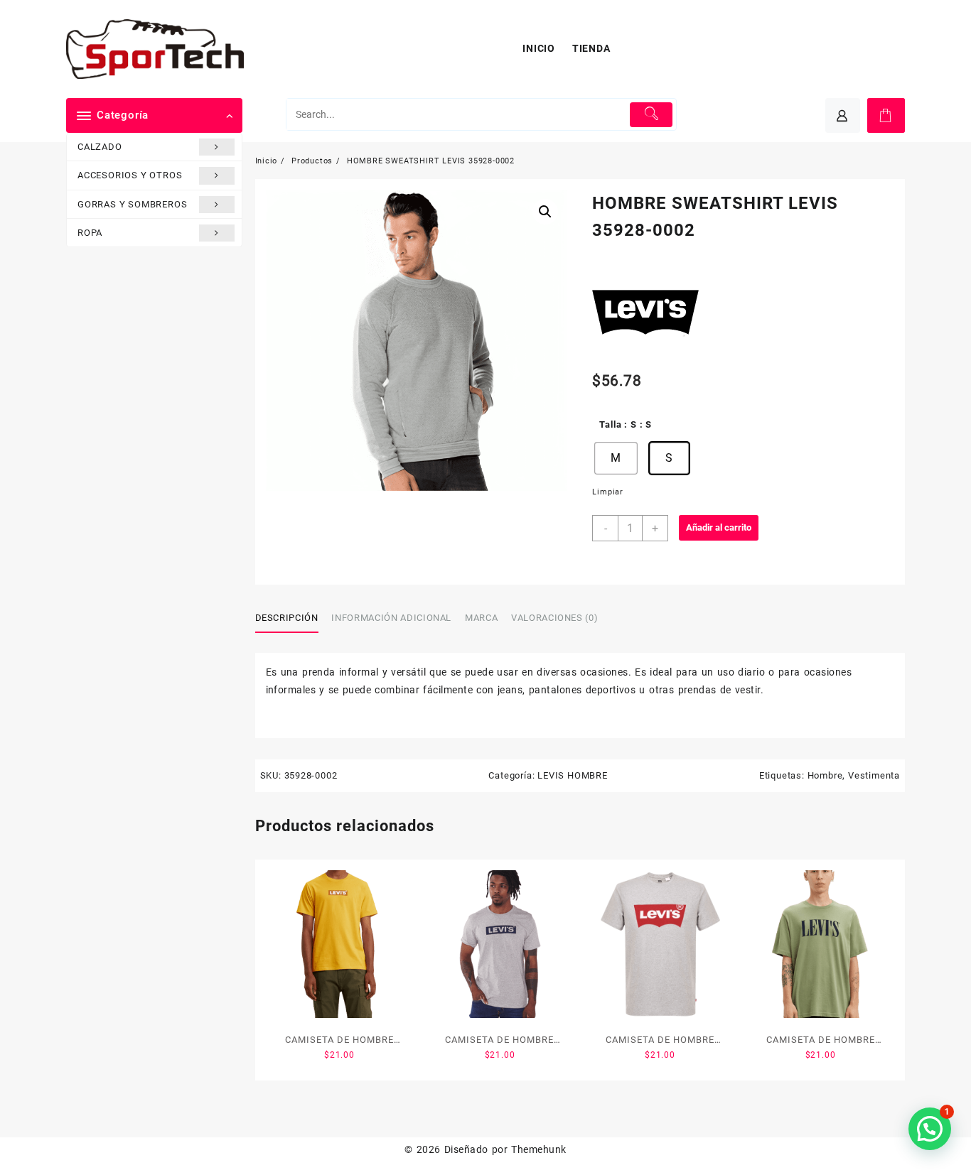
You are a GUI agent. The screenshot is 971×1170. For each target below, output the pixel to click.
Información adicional (391, 617)
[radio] (615, 458)
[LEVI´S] (645, 313)
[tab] (292, 618)
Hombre (825, 775)
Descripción (286, 617)
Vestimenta (874, 775)
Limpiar (607, 492)
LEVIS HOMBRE (572, 775)
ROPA (89, 232)
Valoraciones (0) (554, 617)
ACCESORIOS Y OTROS (129, 175)
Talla (610, 424)
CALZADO (99, 146)
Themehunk (538, 1149)
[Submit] (651, 114)
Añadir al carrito (718, 527)
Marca (481, 617)
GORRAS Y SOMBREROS (132, 204)
